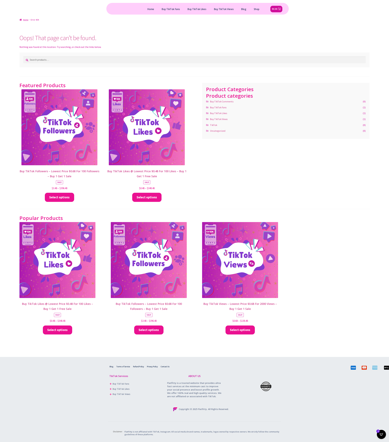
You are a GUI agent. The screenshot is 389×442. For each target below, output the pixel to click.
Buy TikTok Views (219, 119)
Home (25, 19)
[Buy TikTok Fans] (136, 383)
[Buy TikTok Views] (136, 394)
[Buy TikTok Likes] (136, 389)
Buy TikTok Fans (218, 107)
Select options (59, 197)
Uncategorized (217, 130)
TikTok (213, 125)
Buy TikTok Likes (218, 113)
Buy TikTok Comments (222, 101)
